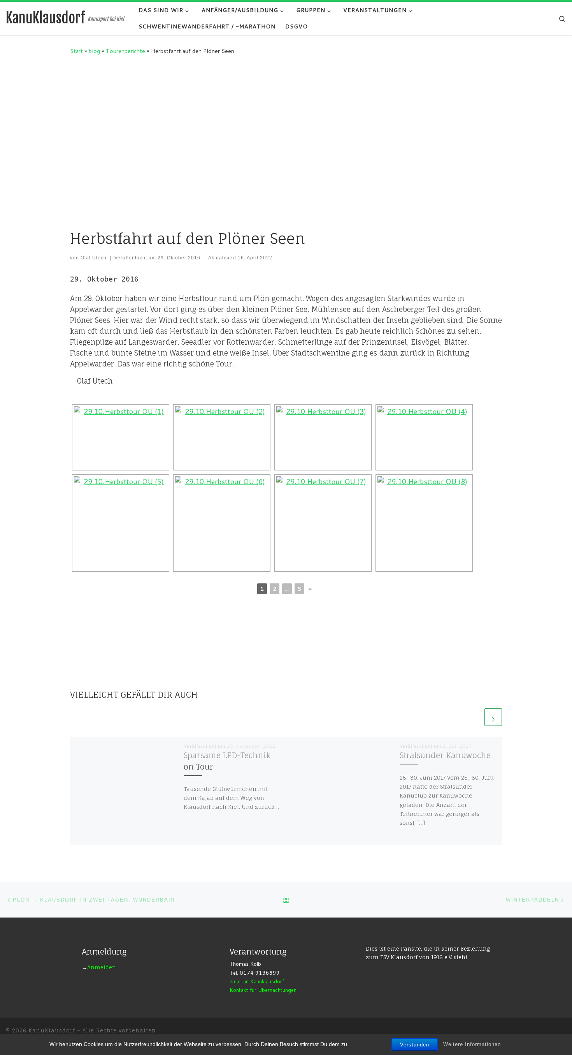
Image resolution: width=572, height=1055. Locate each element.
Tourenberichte (125, 51)
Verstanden (414, 1045)
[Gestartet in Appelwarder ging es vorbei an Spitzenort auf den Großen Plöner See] (221, 437)
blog (94, 51)
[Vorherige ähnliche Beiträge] (474, 717)
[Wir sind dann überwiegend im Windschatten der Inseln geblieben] (424, 437)
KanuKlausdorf (51, 1030)
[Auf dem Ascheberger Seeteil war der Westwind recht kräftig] (323, 437)
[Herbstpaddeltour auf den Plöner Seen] (120, 437)
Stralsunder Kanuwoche (445, 755)
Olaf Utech (94, 258)
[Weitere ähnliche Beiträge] (493, 717)
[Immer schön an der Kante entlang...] (424, 523)
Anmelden (101, 967)
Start (76, 51)
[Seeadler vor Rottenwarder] (221, 523)
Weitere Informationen (472, 1044)
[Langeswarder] (323, 523)
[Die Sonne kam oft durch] (120, 523)
